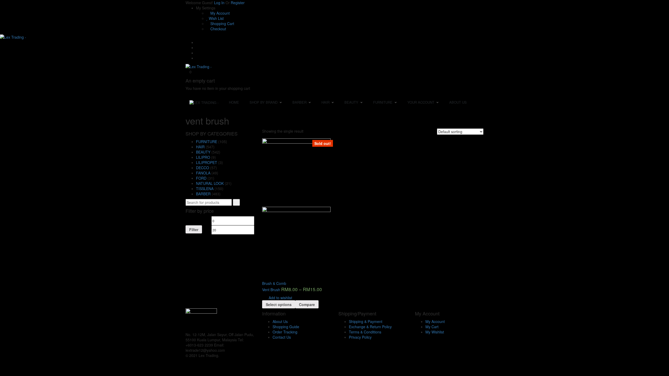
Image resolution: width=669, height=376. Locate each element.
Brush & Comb (274, 283)
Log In (219, 2)
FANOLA (203, 172)
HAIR (200, 146)
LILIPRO (203, 157)
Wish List (216, 18)
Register (238, 2)
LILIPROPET (206, 162)
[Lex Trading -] (13, 36)
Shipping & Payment (365, 321)
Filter (193, 229)
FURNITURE (206, 141)
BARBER (203, 193)
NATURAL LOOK (210, 183)
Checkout (217, 28)
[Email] (197, 42)
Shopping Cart (221, 23)
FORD (201, 178)
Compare (307, 304)
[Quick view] (263, 278)
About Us (280, 321)
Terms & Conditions (365, 331)
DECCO (202, 167)
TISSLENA (205, 188)
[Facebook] (197, 47)
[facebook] (227, 350)
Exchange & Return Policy (370, 326)
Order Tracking (285, 331)
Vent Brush (271, 289)
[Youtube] (197, 52)
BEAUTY (203, 152)
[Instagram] (197, 58)
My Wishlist (434, 331)
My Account (219, 13)
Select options (279, 304)
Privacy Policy (360, 337)
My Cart (432, 326)
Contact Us (282, 337)
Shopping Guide (286, 326)
